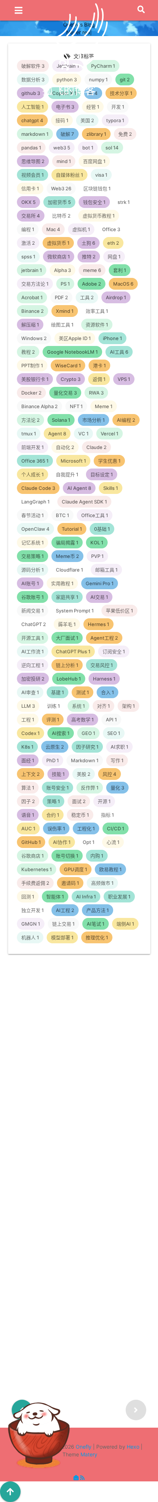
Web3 (72, 1086)
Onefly (83, 1446)
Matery (88, 1454)
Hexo (133, 1446)
